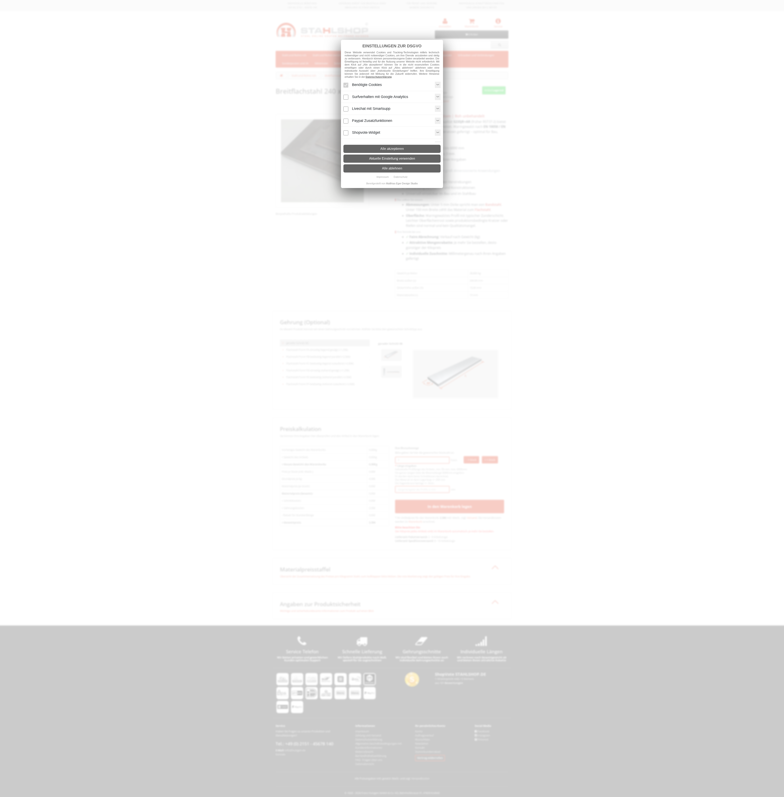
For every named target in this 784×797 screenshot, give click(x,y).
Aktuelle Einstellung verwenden (392, 158)
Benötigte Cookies (367, 85)
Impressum (382, 177)
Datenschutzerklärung (379, 77)
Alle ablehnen (392, 168)
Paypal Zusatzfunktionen (372, 121)
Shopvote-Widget (366, 132)
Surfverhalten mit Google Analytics (380, 97)
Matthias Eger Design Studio (402, 183)
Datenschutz (401, 177)
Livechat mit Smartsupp (371, 109)
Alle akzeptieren (392, 148)
